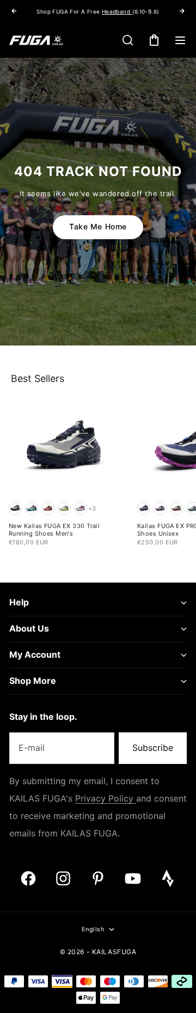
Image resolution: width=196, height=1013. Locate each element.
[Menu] (180, 40)
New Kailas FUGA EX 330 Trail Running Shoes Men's (54, 530)
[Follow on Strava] (167, 878)
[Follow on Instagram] (63, 878)
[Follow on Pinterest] (98, 878)
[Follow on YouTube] (133, 878)
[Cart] (154, 40)
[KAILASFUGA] (36, 40)
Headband (117, 11)
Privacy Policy (105, 798)
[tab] (37, 378)
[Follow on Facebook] (28, 878)
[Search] (127, 40)
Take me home (98, 226)
